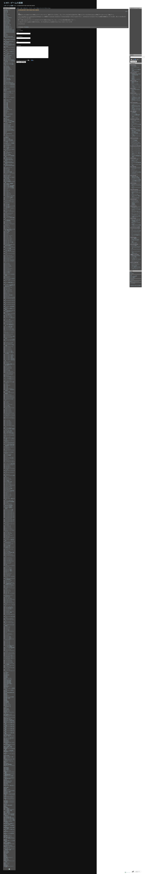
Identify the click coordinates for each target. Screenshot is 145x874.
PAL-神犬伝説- (7, 67)
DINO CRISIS (7, 22)
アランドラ (7, 191)
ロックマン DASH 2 (8, 637)
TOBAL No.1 (7, 111)
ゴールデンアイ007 (135, 159)
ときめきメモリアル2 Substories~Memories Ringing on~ (9, 165)
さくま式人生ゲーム (8, 152)
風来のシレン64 (134, 160)
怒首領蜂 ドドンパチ (8, 747)
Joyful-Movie (132, 279)
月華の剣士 (7, 763)
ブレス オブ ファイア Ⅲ (9, 543)
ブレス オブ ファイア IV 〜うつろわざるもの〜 (10, 542)
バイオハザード (7, 466)
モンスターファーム (8, 600)
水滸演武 (6, 783)
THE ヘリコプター (8, 101)
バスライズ (7, 477)
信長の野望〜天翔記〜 (8, 683)
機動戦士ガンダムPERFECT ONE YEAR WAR (9, 778)
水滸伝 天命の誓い (8, 782)
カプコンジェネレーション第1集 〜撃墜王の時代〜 (10, 230)
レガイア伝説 (7, 630)
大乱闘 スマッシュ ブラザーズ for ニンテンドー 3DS (136, 225)
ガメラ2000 (7, 232)
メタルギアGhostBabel (135, 197)
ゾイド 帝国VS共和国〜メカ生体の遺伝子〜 (9, 364)
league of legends (134, 265)
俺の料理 (6, 687)
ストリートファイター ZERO (10, 336)
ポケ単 (6, 564)
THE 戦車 (6, 105)
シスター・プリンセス (8, 316)
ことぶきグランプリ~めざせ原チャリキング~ (9, 150)
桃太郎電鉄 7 (7, 768)
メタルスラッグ (7, 589)
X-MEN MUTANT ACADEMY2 (8, 117)
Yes (29, 60)
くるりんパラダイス (135, 201)
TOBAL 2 (6, 110)
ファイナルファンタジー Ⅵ (9, 515)
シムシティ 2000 (7, 319)
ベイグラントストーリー (9, 549)
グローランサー (7, 276)
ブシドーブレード (8, 532)
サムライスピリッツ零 (135, 142)
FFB (130, 272)
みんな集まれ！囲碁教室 (9, 183)
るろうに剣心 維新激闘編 (9, 186)
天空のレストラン (8, 704)
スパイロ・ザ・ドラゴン (9, 342)
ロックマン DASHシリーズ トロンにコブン (9, 639)
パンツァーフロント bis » (45, 8)
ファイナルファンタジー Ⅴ (9, 514)
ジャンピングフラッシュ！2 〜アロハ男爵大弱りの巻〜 (9, 324)
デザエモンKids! (7, 406)
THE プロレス (7, 100)
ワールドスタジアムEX (9, 662)
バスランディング (8, 478)
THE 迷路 (6, 106)
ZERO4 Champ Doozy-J (8, 120)
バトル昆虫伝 (7, 480)
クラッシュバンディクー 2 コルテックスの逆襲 (10, 248)
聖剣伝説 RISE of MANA (136, 105)
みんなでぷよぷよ (135, 200)
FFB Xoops (132, 273)
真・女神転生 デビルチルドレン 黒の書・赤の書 (9, 810)
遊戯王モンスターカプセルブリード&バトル (10, 847)
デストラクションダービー (9, 417)
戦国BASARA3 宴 (135, 81)
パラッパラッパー (8, 496)
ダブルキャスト (7, 369)
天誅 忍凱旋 (7, 708)
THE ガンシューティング (9, 93)
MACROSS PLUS (8, 57)
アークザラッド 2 (8, 193)
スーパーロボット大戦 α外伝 (9, 358)
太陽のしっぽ (7, 711)
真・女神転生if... (7, 812)
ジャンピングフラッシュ (9, 322)
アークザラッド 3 (8, 194)
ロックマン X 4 (7, 642)
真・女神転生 (7, 808)
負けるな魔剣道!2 (8, 842)
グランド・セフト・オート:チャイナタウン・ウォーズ (136, 95)
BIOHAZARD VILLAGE (136, 89)
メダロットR (7, 592)
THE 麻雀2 (6, 107)
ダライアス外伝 (7, 370)
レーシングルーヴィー (8, 634)
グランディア (7, 267)
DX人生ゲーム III (8, 24)
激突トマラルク (7, 789)
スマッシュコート (8, 347)
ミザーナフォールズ (8, 580)
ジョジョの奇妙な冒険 (8, 326)
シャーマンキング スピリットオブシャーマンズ (9, 321)
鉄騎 (132, 241)
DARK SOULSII (134, 253)
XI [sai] (6, 118)
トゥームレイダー (8, 421)
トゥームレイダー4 (8, 424)
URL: (17, 41)
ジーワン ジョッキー (8, 327)
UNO (5, 115)
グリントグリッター (8, 270)
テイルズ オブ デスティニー (9, 396)
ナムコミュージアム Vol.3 (9, 458)
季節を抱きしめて (8, 718)
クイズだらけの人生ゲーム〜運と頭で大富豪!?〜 (10, 245)
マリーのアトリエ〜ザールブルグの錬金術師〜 (10, 579)
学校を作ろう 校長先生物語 (9, 720)
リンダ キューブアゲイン (9, 618)
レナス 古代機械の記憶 (136, 114)
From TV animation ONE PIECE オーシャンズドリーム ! (10, 37)
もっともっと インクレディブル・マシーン (136, 268)
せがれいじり (7, 153)
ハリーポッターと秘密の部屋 (10, 463)
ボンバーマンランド (8, 557)
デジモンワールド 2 (8, 410)
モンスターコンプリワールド (10, 599)
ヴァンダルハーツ (8, 666)
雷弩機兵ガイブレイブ (8, 857)
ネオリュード (7, 459)
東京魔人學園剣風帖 (8, 764)
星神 (5, 762)
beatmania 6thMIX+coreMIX (9, 126)
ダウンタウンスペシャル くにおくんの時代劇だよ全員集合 (136, 156)
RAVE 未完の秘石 (8, 79)
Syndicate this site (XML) (135, 285)
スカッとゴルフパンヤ (135, 264)
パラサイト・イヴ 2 (8, 495)
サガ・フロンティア (8, 290)
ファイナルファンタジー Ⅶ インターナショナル (9, 518)
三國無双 (6, 677)
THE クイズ (7, 94)
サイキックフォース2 (8, 287)
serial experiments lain (8, 133)
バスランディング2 (8, 479)
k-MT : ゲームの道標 (13, 3)
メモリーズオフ (7, 597)
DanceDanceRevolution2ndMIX (9, 32)
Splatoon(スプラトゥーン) (136, 184)
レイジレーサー (7, 627)
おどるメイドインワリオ (136, 181)
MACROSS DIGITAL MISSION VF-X (8, 56)
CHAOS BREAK (7, 19)
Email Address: (19, 36)
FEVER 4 (6, 34)
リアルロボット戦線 (8, 612)
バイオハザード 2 (8, 467)
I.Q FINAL (6, 46)
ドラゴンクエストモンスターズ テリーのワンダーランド (10, 442)
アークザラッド (7, 192)
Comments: (18, 45)
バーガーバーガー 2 (8, 484)
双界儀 (6, 693)
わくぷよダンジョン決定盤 (9, 187)
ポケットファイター (8, 562)
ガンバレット (7, 233)
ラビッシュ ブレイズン (9, 606)
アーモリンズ (7, 203)
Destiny (133, 82)
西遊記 (6, 839)
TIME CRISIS (7, 108)
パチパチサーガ (7, 489)
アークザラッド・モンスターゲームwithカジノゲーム (10, 196)
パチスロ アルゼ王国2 (8, 488)
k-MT (131, 275)
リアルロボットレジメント (9, 611)
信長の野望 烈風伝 (8, 682)
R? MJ (6, 77)
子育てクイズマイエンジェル (10, 717)
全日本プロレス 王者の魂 (9, 690)
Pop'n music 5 (7, 73)
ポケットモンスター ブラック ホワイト (136, 214)
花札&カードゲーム (8, 836)
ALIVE (6, 13)
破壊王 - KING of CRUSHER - (10, 813)
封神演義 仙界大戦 (8, 734)
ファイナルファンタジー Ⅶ (9, 516)
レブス (6, 632)
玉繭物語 (6, 807)
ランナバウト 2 (7, 610)
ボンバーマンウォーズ (8, 554)
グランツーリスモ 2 (8, 266)
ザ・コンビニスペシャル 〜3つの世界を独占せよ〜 (9, 311)
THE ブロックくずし (8, 99)
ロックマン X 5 (7, 643)
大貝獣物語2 (134, 112)
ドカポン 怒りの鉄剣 (8, 430)
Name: (17, 32)
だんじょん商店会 (8, 154)
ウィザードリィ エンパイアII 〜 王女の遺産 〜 (10, 206)
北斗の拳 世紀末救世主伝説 (9, 692)
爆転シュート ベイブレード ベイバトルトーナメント (9, 796)
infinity (6, 131)
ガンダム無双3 (134, 245)
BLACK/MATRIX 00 (8, 17)
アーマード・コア (8, 198)
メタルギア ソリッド (8, 586)
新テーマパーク (7, 757)
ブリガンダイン (7, 536)
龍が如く (133, 78)
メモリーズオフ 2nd (8, 598)
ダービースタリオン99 (8, 374)
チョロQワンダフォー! (8, 388)
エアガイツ (7, 215)
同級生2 (6, 694)
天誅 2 (6, 707)
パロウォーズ (7, 497)
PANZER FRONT (7, 68)
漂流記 (6, 788)
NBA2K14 (133, 91)
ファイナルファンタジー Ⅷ (9, 519)
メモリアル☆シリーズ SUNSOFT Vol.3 (8, 596)
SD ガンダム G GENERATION (10, 83)
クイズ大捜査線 (134, 140)
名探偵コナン (7, 695)
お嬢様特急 (7, 137)
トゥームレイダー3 (8, 423)
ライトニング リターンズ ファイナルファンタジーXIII (136, 247)
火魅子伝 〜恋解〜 (8, 791)
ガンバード (7, 234)
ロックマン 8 (7, 635)
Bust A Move (7, 18)
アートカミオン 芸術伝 (9, 197)
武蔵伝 (6, 779)
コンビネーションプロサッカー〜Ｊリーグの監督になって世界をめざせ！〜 (10, 285)
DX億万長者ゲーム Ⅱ (8, 27)
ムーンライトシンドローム (9, 585)
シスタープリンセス (8, 315)
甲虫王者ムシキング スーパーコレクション (136, 207)
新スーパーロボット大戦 (9, 756)
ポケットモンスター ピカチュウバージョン (136, 191)
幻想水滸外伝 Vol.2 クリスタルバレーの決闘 (9, 745)
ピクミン (133, 169)
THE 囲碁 (6, 102)
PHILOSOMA (7, 70)
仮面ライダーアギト (8, 678)
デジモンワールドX (135, 240)
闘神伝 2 (6, 856)
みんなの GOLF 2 (8, 180)
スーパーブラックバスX (9, 354)
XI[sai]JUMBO (7, 119)
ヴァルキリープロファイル (9, 665)
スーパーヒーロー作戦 (8, 351)
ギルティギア (7, 243)
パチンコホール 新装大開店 (9, 490)
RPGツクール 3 (7, 80)
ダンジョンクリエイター (9, 371)
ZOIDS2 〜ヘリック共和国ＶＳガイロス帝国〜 (9, 122)
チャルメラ (7, 375)
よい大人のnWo (132, 283)
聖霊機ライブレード (8, 835)
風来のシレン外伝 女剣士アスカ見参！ (136, 131)
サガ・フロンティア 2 (8, 291)
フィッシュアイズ (8, 526)
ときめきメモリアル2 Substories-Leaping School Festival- (9, 159)
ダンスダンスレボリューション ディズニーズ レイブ (10, 373)
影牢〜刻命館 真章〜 (8, 746)
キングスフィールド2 (135, 67)
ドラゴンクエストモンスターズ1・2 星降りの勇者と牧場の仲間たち (10, 445)
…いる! (6, 134)
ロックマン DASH (8, 636)
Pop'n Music (7, 71)
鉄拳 (5, 854)
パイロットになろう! (8, 486)
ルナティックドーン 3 (8, 621)
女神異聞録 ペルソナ (8, 714)
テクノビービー (7, 401)
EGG (5, 33)
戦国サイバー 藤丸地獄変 (9, 750)
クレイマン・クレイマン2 (9, 256)
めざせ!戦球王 (7, 184)
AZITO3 (6, 15)
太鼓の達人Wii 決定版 (135, 177)
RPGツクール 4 (7, 81)
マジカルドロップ (8, 574)
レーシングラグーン (8, 633)
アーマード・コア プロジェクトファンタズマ (9, 200)
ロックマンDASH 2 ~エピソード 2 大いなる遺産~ (9, 646)
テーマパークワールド (8, 404)
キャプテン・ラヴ (8, 236)
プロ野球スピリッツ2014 (136, 97)
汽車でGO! (6, 784)
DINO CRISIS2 (7, 23)
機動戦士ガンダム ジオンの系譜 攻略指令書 (9, 774)
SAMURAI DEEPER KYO (9, 82)
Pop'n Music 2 (7, 72)
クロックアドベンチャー (9, 257)
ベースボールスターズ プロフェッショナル (136, 144)
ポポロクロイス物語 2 (8, 570)
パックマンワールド (8, 491)
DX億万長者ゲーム (8, 26)
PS (15, 5)
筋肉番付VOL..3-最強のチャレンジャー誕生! (9, 824)
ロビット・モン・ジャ (8, 648)
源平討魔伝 (7, 787)
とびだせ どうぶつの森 (136, 226)
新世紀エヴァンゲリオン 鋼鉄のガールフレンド (9, 759)
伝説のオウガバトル (8, 679)
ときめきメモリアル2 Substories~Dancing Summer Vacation (9, 162)
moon (6, 132)
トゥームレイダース (8, 427)
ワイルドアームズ (8, 649)
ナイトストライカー (8, 454)
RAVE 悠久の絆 (7, 78)
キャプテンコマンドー (8, 235)
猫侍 (5, 806)
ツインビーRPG (7, 391)
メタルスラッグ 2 (135, 139)
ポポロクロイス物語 (8, 569)
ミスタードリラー (8, 581)
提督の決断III (7, 755)
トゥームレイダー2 (8, 422)
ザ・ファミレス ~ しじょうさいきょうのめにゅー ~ (10, 314)
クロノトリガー (7, 264)
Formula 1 (6, 35)
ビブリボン (7, 502)
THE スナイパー (7, 95)
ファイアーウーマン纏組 (9, 509)
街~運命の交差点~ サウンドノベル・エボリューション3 (9, 838)
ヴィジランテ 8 (7, 669)
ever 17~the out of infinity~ (136, 129)
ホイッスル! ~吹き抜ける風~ (9, 552)
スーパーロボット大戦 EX (9, 355)
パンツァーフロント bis (9, 500)
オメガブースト (7, 225)
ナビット (6, 456)
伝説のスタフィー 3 (135, 202)
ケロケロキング (7, 277)
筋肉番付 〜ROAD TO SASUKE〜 (8, 822)
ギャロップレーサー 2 (8, 241)
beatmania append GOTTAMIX (9, 130)
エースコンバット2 (8, 222)
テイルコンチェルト (8, 394)
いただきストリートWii (136, 178)
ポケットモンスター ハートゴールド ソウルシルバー (136, 212)
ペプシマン (7, 550)
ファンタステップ (8, 525)
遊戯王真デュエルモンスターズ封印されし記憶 (10, 849)
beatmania (6, 123)
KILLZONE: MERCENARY (136, 108)
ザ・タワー (7, 312)
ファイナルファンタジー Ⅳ (9, 513)
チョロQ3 (6, 387)
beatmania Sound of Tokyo (9, 129)
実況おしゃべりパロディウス (10, 721)
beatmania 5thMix (7, 125)
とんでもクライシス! (8, 167)
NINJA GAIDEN (134, 242)
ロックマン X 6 (7, 644)
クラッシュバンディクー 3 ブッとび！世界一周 (10, 250)
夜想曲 (6, 699)
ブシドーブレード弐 (8, 533)
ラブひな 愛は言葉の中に (9, 607)
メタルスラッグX (135, 141)
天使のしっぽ (7, 703)
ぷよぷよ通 (134, 120)
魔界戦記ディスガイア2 (136, 79)
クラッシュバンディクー (9, 246)
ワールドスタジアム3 (8, 661)
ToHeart (6, 112)
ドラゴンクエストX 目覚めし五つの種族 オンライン (136, 180)
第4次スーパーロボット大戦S (10, 820)
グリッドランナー (8, 269)
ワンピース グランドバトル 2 (10, 653)
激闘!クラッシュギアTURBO (9, 790)
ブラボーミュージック (8, 535)
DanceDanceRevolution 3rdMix (9, 29)
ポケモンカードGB (135, 194)
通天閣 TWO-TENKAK (8, 845)
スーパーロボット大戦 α (9, 357)
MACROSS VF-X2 (8, 58)
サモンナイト (7, 292)
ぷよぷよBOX (7, 170)
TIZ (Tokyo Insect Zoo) (8, 109)
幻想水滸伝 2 (7, 741)
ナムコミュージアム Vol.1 (9, 457)
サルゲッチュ (7, 296)
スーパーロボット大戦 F (9, 356)
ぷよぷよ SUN (7, 169)
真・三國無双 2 (134, 238)
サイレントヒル (7, 288)
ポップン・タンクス (8, 567)
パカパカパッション (8, 487)
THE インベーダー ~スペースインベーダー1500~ (10, 91)
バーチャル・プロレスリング (10, 485)
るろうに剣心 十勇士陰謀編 (9, 185)
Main (38, 8)
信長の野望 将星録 (8, 680)
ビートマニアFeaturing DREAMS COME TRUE (9, 505)
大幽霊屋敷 (7, 701)
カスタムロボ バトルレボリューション (136, 168)
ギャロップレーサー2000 (9, 242)
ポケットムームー (8, 563)
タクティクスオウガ (8, 367)
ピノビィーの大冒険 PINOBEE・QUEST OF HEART (8, 507)
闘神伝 (6, 855)
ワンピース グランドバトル (9, 652)
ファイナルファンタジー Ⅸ (9, 520)
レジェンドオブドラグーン (9, 631)
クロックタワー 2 (8, 258)
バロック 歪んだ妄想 (8, 481)
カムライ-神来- (7, 231)
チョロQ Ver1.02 (7, 385)
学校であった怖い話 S (8, 719)
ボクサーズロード (8, 553)
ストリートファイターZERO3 (10, 339)
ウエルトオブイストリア (9, 213)
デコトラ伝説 (7, 405)
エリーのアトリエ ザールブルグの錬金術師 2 (9, 220)
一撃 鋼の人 (7, 672)
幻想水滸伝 (7, 740)
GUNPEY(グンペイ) (8, 43)
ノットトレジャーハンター (9, 460)
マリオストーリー (135, 161)
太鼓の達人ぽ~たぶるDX (136, 98)
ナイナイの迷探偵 (8, 455)
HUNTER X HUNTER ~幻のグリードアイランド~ (10, 45)
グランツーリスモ (8, 265)
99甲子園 (6, 12)
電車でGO (6, 858)
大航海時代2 (7, 702)
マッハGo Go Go (7, 575)
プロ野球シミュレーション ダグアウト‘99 (9, 547)
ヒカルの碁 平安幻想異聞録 (9, 501)
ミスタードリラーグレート (9, 582)
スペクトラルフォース (8, 343)
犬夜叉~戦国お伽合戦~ (8, 805)
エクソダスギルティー (8, 216)
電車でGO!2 (7, 859)
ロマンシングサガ (135, 117)
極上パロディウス (8, 770)
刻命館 (6, 691)
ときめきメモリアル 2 (8, 157)
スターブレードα (7, 335)
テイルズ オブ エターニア (9, 395)
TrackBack (27, 27)
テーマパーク (7, 403)
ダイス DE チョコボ (8, 368)
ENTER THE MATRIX (135, 239)
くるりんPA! (7, 146)
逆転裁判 (133, 203)
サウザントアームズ (8, 289)
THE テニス (7, 96)
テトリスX (6, 402)
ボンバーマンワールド (8, 558)
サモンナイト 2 (7, 293)
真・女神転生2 (7, 811)
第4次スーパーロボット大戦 (9, 819)
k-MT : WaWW (132, 277)
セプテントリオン (8, 361)
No (33, 60)
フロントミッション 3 (8, 529)
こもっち (6, 151)
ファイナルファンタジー (9, 510)
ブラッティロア (7, 534)
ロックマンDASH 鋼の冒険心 (10, 647)
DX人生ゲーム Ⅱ (8, 25)
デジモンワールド (8, 409)
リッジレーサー (7, 613)
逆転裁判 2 (133, 204)
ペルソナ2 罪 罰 (7, 551)
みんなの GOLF (7, 179)
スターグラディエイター (9, 334)
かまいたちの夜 (7, 138)
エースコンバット (8, 221)
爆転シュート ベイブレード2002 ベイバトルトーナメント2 (9, 799)
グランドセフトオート (8, 268)
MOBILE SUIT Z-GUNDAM (9, 59)
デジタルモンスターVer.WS (136, 230)
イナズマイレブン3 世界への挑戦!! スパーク (136, 216)
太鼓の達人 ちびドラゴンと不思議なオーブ (136, 221)
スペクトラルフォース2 (9, 346)
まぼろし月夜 (7, 176)
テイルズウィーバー (135, 263)
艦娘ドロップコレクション (134, 281)
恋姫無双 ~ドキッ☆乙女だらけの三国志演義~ (136, 74)
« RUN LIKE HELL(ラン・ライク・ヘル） (26, 8)
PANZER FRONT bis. (8, 69)
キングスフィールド (8, 237)
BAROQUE (6, 16)
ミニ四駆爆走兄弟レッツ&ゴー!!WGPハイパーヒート (9, 584)
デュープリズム (7, 420)
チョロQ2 (6, 386)
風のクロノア (7, 862)
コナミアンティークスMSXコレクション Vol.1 (10, 279)
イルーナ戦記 (134, 256)
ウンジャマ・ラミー (8, 214)
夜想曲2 (6, 700)
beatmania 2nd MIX (8, 124)
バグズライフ (7, 474)
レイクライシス (7, 626)
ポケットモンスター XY (136, 219)
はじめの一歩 (7, 168)
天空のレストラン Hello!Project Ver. (8, 706)
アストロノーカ (7, 190)
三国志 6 (6, 673)
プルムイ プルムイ (8, 544)
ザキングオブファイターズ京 (10, 297)
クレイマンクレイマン (8, 255)
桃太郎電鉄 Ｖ (7, 769)
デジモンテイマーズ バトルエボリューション (9, 408)
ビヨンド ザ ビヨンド (8, 503)
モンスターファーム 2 (8, 601)
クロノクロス (7, 263)
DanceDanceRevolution (8, 28)
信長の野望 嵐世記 (8, 681)
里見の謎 (6, 850)
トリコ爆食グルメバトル (136, 266)
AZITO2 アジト (7, 14)
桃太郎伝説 (7, 767)
